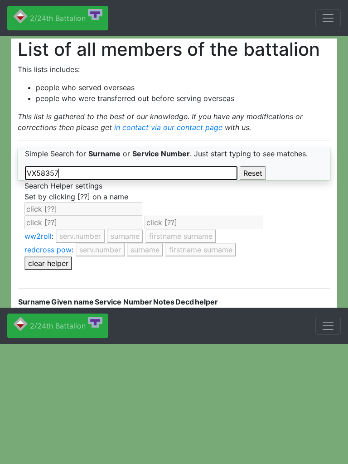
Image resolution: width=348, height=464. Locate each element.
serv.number (80, 236)
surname (125, 236)
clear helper (48, 263)
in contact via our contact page (168, 127)
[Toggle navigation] (328, 18)
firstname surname (181, 236)
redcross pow (48, 249)
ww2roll (38, 236)
